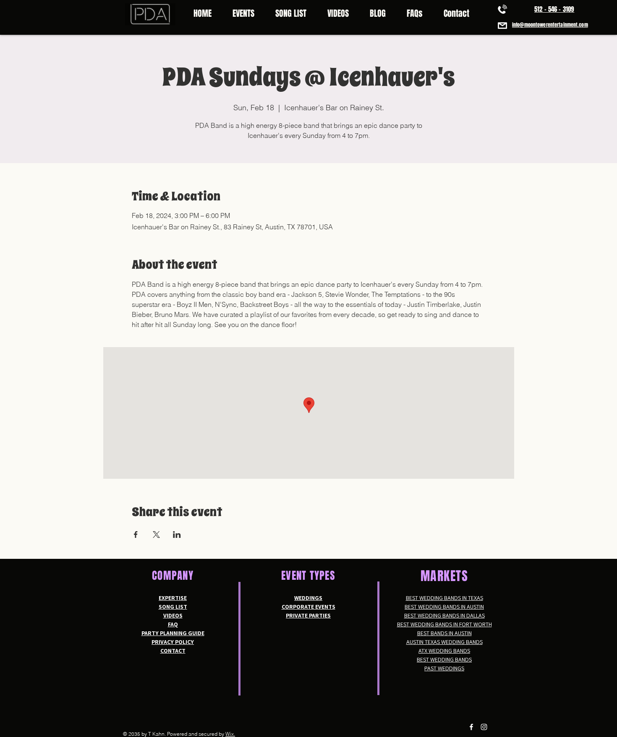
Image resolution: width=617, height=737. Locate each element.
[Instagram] (484, 727)
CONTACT (173, 650)
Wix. (230, 734)
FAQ (173, 624)
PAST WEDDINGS (444, 668)
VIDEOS (173, 615)
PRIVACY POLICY (173, 642)
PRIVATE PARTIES (308, 615)
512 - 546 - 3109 (554, 9)
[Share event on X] (156, 534)
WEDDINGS (308, 598)
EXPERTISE (173, 598)
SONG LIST (173, 606)
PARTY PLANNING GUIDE (172, 633)
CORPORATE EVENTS (308, 606)
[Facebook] (471, 727)
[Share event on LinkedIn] (177, 534)
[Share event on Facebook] (136, 534)
